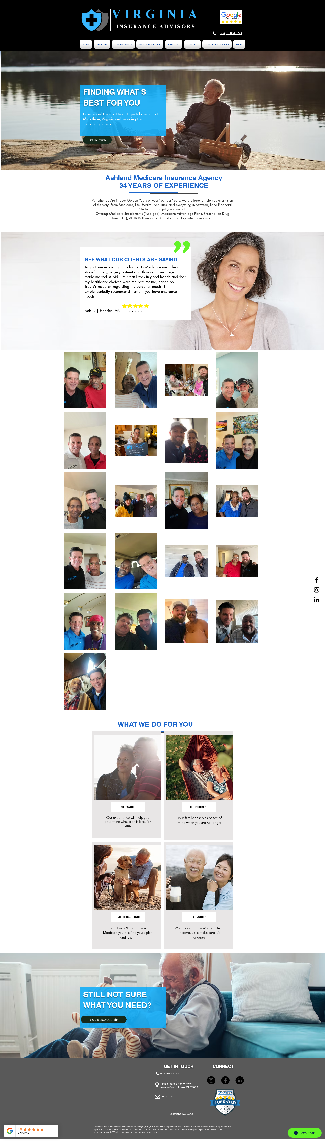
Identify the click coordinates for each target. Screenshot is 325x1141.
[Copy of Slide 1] (132, 311)
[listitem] (126, 784)
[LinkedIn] (316, 599)
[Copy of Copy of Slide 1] (135, 311)
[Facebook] (316, 580)
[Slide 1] (129, 311)
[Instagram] (316, 589)
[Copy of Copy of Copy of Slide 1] (141, 311)
